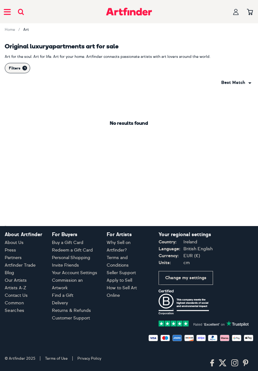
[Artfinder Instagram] (234, 363)
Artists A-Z (15, 288)
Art (26, 29)
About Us (14, 242)
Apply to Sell (119, 280)
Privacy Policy (89, 358)
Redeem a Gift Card (72, 250)
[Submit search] (21, 11)
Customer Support (71, 318)
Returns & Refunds (71, 310)
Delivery (60, 303)
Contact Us (16, 295)
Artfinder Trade (20, 265)
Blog (9, 272)
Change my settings (185, 277)
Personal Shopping (71, 257)
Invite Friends (65, 265)
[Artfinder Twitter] (223, 363)
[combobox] (236, 82)
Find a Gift (62, 295)
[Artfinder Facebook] (212, 363)
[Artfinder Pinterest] (246, 363)
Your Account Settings (74, 272)
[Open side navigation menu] (7, 11)
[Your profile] (236, 12)
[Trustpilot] (204, 323)
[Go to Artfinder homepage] (129, 11)
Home (10, 29)
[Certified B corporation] (184, 302)
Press (10, 250)
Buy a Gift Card (67, 242)
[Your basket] (250, 12)
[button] (236, 82)
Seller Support (121, 272)
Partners (13, 257)
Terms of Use (56, 358)
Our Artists (16, 280)
